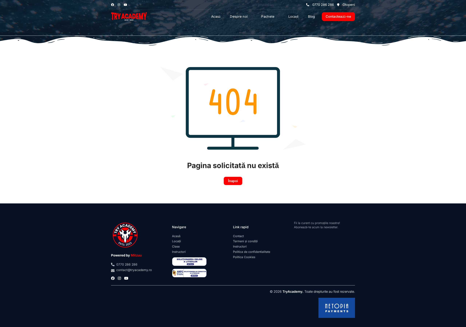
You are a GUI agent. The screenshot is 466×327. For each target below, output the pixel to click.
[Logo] (129, 11)
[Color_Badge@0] (125, 222)
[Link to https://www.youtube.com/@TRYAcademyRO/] (125, 4)
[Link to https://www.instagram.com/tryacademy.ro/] (119, 4)
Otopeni (349, 5)
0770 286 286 (323, 5)
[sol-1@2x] (189, 259)
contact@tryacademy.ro (134, 270)
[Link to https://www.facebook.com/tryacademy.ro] (112, 4)
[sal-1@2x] (189, 270)
